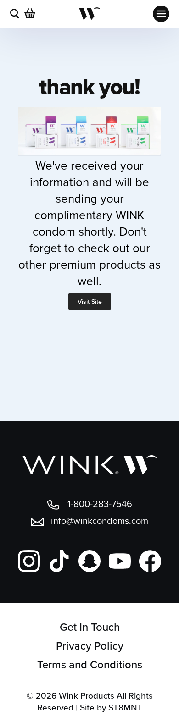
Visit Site (90, 301)
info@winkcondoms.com (99, 520)
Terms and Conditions (89, 664)
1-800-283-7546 (99, 503)
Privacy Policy (89, 645)
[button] (15, 14)
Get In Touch (90, 626)
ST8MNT (125, 707)
